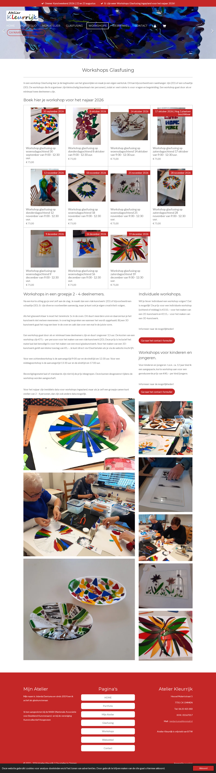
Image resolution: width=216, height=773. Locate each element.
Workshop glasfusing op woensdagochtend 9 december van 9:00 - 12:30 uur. (42, 275)
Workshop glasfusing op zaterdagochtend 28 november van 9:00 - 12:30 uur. (169, 214)
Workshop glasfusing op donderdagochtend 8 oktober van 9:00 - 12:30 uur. (86, 151)
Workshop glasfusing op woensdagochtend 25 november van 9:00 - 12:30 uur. (127, 214)
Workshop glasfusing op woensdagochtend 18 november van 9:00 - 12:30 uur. (84, 214)
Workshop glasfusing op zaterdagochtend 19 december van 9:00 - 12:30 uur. (127, 275)
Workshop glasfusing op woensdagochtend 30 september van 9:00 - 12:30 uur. (42, 153)
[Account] (155, 25)
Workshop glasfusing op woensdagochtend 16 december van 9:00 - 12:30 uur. (84, 275)
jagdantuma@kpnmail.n (181, 721)
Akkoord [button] (203, 768)
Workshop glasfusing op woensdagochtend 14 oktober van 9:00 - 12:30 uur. (129, 151)
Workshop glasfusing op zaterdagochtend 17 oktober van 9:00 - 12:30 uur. (170, 151)
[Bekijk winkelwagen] (164, 25)
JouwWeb (188, 763)
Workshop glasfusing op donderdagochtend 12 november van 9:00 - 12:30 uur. (42, 214)
